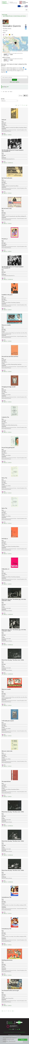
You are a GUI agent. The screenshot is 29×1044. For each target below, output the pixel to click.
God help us (5, 538)
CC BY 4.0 (9, 134)
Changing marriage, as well (8, 386)
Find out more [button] (12, 1041)
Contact (5, 1032)
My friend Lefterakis (7, 178)
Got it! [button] (22, 1039)
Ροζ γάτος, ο (5, 238)
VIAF (6, 34)
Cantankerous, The (6, 897)
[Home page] (9, 2)
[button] (15, 43)
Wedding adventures (7, 960)
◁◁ (16, 105)
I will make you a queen (8, 720)
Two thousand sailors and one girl (10, 990)
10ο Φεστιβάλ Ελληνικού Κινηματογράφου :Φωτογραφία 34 (12, 150)
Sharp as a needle (6, 325)
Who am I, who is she (7, 751)
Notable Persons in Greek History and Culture (15, 16)
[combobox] (9, 101)
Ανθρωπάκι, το (5, 569)
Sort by (2, 98)
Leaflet (10, 50)
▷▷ (26, 105)
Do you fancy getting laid (8, 447)
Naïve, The (4, 478)
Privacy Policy (9, 1032)
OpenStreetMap (14, 50)
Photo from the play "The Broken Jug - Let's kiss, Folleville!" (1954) (14, 600)
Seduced (4, 119)
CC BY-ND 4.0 (10, 614)
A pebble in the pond (7, 294)
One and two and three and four (10, 356)
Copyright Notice (22, 1032)
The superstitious (6, 781)
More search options (14, 82)
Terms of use (15, 1032)
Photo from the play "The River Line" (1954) (13, 660)
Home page (4, 14)
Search (14, 79)
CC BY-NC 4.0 (10, 162)
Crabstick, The (5, 417)
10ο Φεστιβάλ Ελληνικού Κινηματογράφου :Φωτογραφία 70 (12, 267)
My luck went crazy (7, 208)
